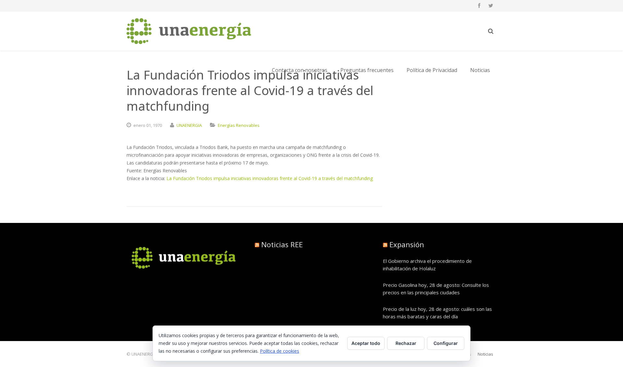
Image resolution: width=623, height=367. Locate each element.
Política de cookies (279, 351)
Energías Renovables (239, 125)
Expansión (406, 244)
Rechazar (406, 343)
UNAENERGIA (189, 125)
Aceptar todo (365, 343)
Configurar (446, 343)
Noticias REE (282, 244)
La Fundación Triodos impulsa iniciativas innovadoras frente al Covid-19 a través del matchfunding (269, 178)
